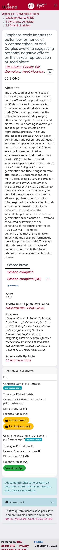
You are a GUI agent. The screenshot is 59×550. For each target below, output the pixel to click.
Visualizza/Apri (17, 420)
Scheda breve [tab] (17, 265)
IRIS (19, 542)
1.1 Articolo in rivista (18, 25)
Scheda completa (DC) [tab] (24, 279)
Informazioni (16, 502)
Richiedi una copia (19, 426)
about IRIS (8, 546)
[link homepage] (11, 5)
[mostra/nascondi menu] (55, 5)
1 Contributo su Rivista (20, 21)
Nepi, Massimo (33, 71)
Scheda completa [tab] (20, 272)
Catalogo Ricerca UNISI (20, 17)
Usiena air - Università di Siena (20, 14)
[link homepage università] (37, 5)
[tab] (48, 278)
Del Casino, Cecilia (19, 67)
